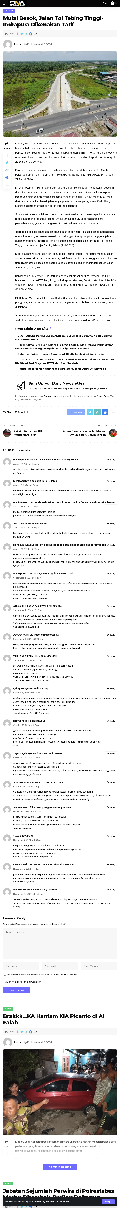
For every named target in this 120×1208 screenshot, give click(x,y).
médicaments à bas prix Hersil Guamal (35, 481)
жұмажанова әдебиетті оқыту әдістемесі (38, 782)
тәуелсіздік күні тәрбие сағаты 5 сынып (37, 753)
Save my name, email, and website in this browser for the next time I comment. (43, 974)
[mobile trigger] (5, 3)
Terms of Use (62, 1201)
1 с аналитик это (23, 835)
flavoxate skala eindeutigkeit (30, 523)
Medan (8, 1009)
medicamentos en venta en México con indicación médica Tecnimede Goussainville (61, 502)
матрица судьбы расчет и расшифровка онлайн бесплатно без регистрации (59, 544)
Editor (17, 44)
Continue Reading (60, 1166)
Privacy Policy (44, 1201)
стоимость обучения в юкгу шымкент (36, 889)
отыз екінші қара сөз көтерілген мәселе (37, 605)
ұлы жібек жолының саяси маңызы (35, 656)
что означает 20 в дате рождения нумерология (42, 807)
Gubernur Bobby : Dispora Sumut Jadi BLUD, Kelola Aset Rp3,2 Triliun (61, 354)
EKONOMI (9, 11)
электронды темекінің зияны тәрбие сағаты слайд (44, 573)
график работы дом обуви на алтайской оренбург (43, 864)
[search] (98, 3)
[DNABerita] (17, 3)
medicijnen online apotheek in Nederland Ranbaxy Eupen (45, 459)
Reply (112, 460)
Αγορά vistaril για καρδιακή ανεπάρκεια (36, 634)
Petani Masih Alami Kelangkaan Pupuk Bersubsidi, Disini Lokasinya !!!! (62, 368)
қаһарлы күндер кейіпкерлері (31, 688)
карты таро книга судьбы (29, 720)
